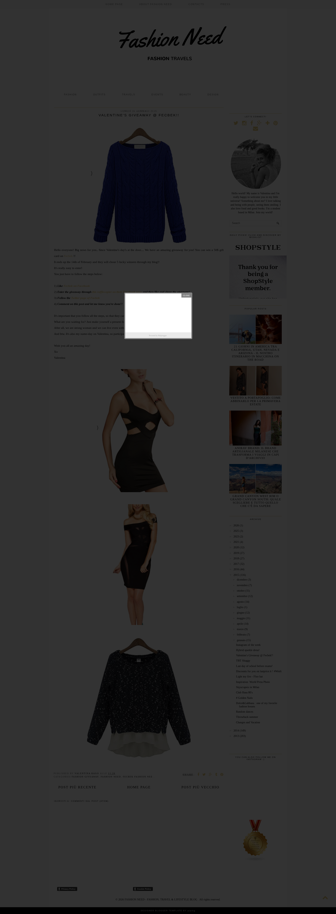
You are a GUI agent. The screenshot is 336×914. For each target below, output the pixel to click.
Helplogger (162, 336)
